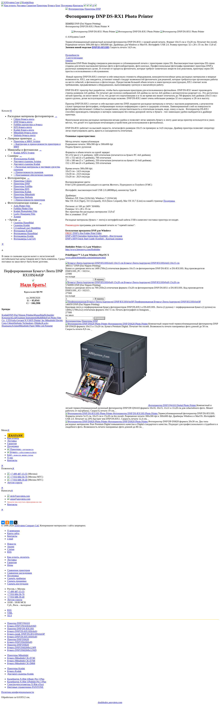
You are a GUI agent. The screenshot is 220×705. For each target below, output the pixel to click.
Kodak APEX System (24, 152)
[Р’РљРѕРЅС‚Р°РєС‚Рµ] (3, 522)
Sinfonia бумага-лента (24, 135)
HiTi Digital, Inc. (37, 320)
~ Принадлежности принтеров (29, 200)
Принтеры (42, 5)
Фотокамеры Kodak (24, 236)
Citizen (10, 323)
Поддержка (66, 5)
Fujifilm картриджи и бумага (28, 124)
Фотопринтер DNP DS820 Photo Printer (127, 421)
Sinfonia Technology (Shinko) (28, 323)
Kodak (5, 315)
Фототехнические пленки (23, 202)
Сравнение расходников (19, 573)
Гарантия (31, 5)
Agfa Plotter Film (22, 206)
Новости (11, 544)
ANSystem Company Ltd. (26, 525)
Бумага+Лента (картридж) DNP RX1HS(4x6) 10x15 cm (151, 263)
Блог (58, 5)
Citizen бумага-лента (24, 119)
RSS (9, 552)
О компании (13, 530)
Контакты (78, 5)
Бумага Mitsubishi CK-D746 (21, 658)
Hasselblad (39, 315)
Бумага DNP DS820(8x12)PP (21, 647)
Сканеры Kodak (22, 225)
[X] (15, 522)
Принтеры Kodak (22, 191)
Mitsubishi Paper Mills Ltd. (32, 326)
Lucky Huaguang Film (24, 214)
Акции (10, 546)
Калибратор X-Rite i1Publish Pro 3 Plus (26, 681)
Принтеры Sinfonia (23, 197)
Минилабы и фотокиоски (23, 149)
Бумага (51, 5)
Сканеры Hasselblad (24, 222)
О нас (10, 457)
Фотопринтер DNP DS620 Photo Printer (127, 323)
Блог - (20, 455)
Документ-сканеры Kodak (27, 164)
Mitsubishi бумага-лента (25, 132)
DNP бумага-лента (23, 122)
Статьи (10, 549)
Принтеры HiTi (21, 189)
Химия (17, 216)
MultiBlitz (41, 317)
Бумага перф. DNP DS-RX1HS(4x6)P (26, 634)
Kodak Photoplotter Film (25, 211)
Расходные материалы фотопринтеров (31, 116)
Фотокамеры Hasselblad (26, 233)
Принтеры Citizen (23, 181)
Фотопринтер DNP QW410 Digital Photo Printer (172, 405)
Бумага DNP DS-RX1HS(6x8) (22, 636)
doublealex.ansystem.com (110, 702)
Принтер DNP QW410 (18, 623)
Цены (10, 565)
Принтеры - (22, 449)
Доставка (21, 5)
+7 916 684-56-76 (18, 477)
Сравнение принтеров (18, 570)
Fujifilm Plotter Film (23, 208)
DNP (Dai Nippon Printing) (21, 315)
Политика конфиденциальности (17, 692)
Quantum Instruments (26, 317)
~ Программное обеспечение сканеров (33, 175)
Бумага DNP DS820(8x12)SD (22, 650)
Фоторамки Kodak (23, 230)
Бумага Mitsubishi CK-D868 (21, 663)
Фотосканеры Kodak (24, 158)
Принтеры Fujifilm (23, 186)
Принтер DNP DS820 (18, 645)
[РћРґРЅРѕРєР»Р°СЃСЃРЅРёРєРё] (7, 522)
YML (10, 613)
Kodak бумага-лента (24, 130)
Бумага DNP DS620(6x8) (19, 642)
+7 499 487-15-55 (18, 474)
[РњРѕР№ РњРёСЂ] (11, 522)
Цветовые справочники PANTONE (25, 687)
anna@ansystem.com (20, 499)
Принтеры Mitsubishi (24, 194)
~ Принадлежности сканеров (28, 172)
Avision (15, 326)
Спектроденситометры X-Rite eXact (25, 684)
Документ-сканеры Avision (27, 161)
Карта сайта (13, 533)
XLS (9, 615)
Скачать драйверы (16, 578)
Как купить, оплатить (18, 557)
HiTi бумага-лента (23, 127)
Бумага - (23, 452)
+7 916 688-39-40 (18, 480)
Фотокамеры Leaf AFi (25, 239)
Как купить (10, 5)
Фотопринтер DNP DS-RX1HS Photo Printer (135, 413)
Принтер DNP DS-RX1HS (20, 628)
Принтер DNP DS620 (18, 639)
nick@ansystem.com (20, 496)
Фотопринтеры (76, 9)
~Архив (12, 219)
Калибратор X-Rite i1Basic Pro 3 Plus (25, 679)
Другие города (14, 482)
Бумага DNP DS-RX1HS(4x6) (22, 631)
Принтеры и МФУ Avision (27, 141)
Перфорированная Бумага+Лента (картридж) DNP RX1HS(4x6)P (167, 301)
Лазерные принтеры (20, 138)
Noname (49, 326)
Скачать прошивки (16, 581)
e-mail (10, 538)
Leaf (14, 317)
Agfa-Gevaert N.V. (20, 320)
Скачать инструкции (17, 583)
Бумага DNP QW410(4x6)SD (21, 626)
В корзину (99, 279)
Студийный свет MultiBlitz (27, 228)
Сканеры (13, 155)
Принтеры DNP (93, 9)
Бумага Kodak (14, 671)
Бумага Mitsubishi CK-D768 (21, 660)
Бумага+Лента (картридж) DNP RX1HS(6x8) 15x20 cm (151, 282)
